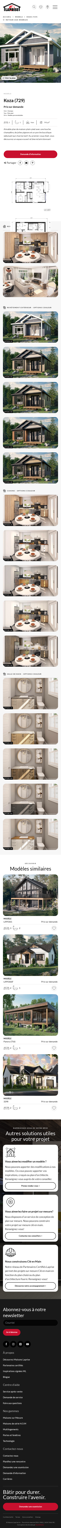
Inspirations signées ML (14, 1371)
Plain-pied (10, 113)
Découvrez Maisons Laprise (16, 1359)
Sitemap (38, 1517)
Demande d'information (30, 154)
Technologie (9, 1441)
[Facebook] (20, 163)
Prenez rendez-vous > (30, 1186)
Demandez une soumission (16, 1467)
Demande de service (13, 1397)
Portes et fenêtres (12, 1435)
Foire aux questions (12, 1403)
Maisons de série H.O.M (14, 1423)
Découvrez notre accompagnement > (30, 1286)
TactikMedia (40, 1525)
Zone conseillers (27, 1517)
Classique (10, 111)
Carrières (7, 1479)
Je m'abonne (11, 1332)
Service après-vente (13, 1391)
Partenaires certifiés (13, 1365)
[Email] (26, 163)
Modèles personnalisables (15, 115)
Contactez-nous (10, 1455)
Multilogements (11, 1429)
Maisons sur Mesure (13, 1417)
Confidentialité (8, 1517)
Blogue (6, 1377)
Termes (17, 1517)
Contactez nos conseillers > (30, 1236)
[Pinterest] (32, 163)
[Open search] (34, 7)
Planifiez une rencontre (14, 1461)
